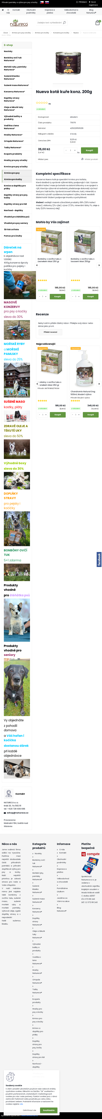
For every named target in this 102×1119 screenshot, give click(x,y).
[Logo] (19, 22)
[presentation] (37, 265)
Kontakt (16, 10)
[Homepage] (3, 10)
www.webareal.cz (29, 1115)
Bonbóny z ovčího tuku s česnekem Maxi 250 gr (49, 260)
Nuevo (76, 33)
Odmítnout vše (29, 1110)
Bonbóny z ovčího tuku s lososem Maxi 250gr (82, 260)
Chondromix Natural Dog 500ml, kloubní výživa (83, 393)
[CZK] (42, 2)
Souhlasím (48, 1110)
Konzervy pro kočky (61, 33)
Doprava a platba (50, 11)
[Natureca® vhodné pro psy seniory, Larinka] (17, 660)
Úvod (5, 33)
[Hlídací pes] (84, 159)
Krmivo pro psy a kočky (21, 33)
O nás (8, 11)
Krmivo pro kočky (42, 33)
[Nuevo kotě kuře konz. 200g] (68, 64)
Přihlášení (83, 2)
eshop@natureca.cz (17, 812)
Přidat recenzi (50, 332)
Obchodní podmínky (31, 11)
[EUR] (47, 2)
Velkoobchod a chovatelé (71, 11)
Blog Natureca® (91, 11)
